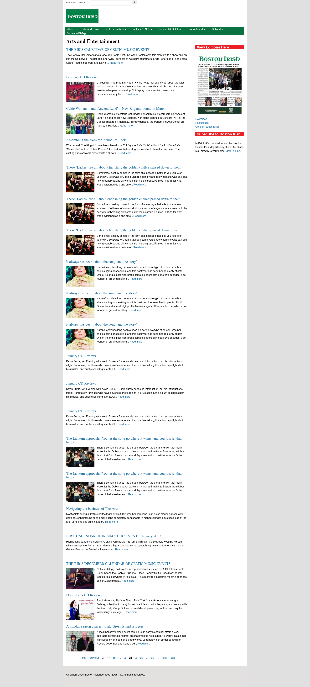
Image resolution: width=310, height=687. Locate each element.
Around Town (91, 29)
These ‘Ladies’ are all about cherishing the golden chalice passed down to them (123, 167)
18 (114, 658)
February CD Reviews (82, 76)
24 (147, 658)
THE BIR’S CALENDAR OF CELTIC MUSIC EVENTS (108, 49)
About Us (82, 2)
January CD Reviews (81, 355)
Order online (233, 151)
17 (108, 658)
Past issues (202, 123)
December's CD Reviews (84, 594)
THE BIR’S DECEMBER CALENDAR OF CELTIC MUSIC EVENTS (118, 563)
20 (125, 658)
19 (119, 658)
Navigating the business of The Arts (92, 508)
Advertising (70, 2)
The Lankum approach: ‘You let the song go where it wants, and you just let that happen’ (124, 440)
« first (82, 658)
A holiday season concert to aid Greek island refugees (105, 626)
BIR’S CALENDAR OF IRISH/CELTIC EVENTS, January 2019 (113, 535)
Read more (116, 62)
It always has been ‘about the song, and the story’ (101, 261)
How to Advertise (196, 29)
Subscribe (218, 29)
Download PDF (204, 119)
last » (174, 658)
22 (136, 658)
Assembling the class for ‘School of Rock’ (96, 139)
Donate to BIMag (76, 33)
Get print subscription (207, 126)
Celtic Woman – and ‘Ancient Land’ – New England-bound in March (115, 108)
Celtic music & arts (115, 29)
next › (165, 658)
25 (152, 658)
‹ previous (93, 658)
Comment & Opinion (169, 29)
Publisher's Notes (142, 29)
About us (72, 29)
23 (141, 658)
